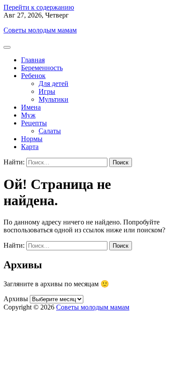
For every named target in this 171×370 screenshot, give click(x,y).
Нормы (32, 138)
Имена (31, 107)
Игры (47, 91)
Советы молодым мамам (40, 30)
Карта (30, 146)
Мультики (53, 99)
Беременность (42, 67)
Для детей (53, 83)
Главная (33, 60)
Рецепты (34, 123)
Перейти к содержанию (39, 7)
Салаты (50, 131)
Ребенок (33, 75)
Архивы (16, 298)
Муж (28, 115)
